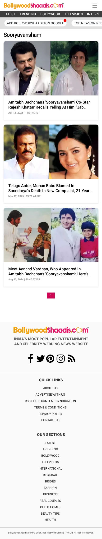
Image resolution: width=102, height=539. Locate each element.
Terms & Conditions (50, 407)
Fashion (50, 488)
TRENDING (28, 14)
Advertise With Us (50, 394)
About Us (50, 388)
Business (50, 494)
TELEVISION (73, 14)
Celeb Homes (50, 507)
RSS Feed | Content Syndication (50, 401)
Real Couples (50, 500)
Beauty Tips (50, 513)
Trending (50, 449)
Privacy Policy (50, 414)
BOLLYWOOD (50, 14)
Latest (50, 443)
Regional (50, 475)
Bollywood (50, 455)
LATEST (9, 14)
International (50, 468)
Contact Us (50, 420)
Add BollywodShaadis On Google (35, 23)
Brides (50, 481)
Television (50, 462)
